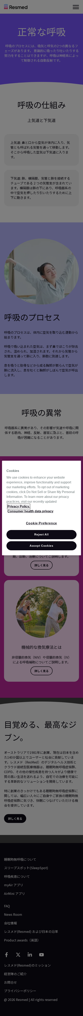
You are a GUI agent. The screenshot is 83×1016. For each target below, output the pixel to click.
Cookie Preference (41, 523)
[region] (41, 508)
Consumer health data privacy (30, 511)
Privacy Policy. (18, 506)
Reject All (41, 534)
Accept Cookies (41, 545)
